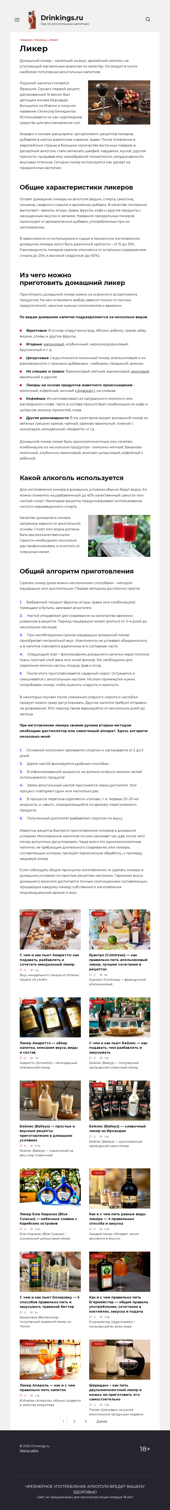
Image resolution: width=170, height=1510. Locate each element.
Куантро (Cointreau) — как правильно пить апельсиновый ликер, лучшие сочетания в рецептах (118, 962)
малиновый (54, 344)
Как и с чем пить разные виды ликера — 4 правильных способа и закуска (117, 1218)
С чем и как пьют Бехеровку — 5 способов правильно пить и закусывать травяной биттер (49, 1302)
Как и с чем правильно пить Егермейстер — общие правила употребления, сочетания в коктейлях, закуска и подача (118, 1304)
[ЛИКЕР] (50, 947)
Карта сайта (29, 1451)
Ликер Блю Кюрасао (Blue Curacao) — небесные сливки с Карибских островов (48, 1218)
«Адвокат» (85, 391)
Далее (101, 1421)
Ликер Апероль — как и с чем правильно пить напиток (47, 1387)
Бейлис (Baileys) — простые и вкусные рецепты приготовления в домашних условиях (47, 1133)
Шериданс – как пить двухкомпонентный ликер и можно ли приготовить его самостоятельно (115, 1392)
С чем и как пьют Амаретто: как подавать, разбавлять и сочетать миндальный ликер (49, 959)
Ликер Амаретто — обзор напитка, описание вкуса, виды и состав (49, 1047)
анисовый (140, 371)
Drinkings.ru (62, 18)
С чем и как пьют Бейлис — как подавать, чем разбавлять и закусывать (118, 1047)
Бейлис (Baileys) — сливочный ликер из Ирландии (117, 1128)
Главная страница (33, 40)
